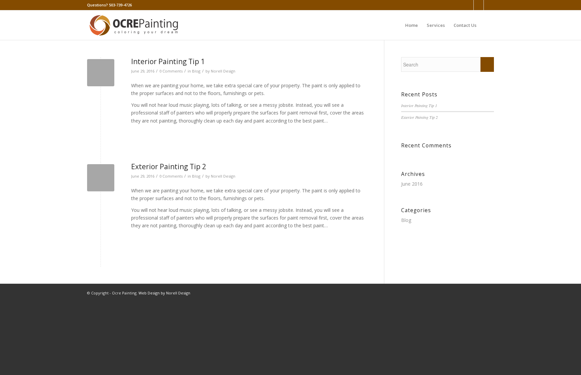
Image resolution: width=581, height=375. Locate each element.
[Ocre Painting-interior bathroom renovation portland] (100, 72)
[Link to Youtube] (478, 5)
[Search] (487, 25)
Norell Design (223, 71)
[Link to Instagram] (489, 5)
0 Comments (171, 71)
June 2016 (412, 184)
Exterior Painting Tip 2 (168, 166)
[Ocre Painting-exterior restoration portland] (100, 177)
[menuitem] (411, 25)
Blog (196, 71)
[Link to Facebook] (468, 5)
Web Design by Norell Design (164, 292)
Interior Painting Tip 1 (168, 61)
